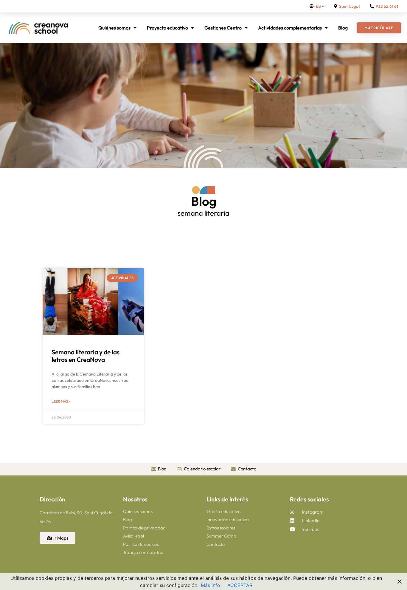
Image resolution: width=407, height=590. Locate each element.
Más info (210, 585)
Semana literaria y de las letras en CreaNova (85, 355)
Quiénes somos (114, 28)
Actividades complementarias (290, 28)
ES (318, 6)
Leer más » (61, 401)
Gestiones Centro (223, 28)
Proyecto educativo (167, 28)
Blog (343, 28)
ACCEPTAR (239, 585)
